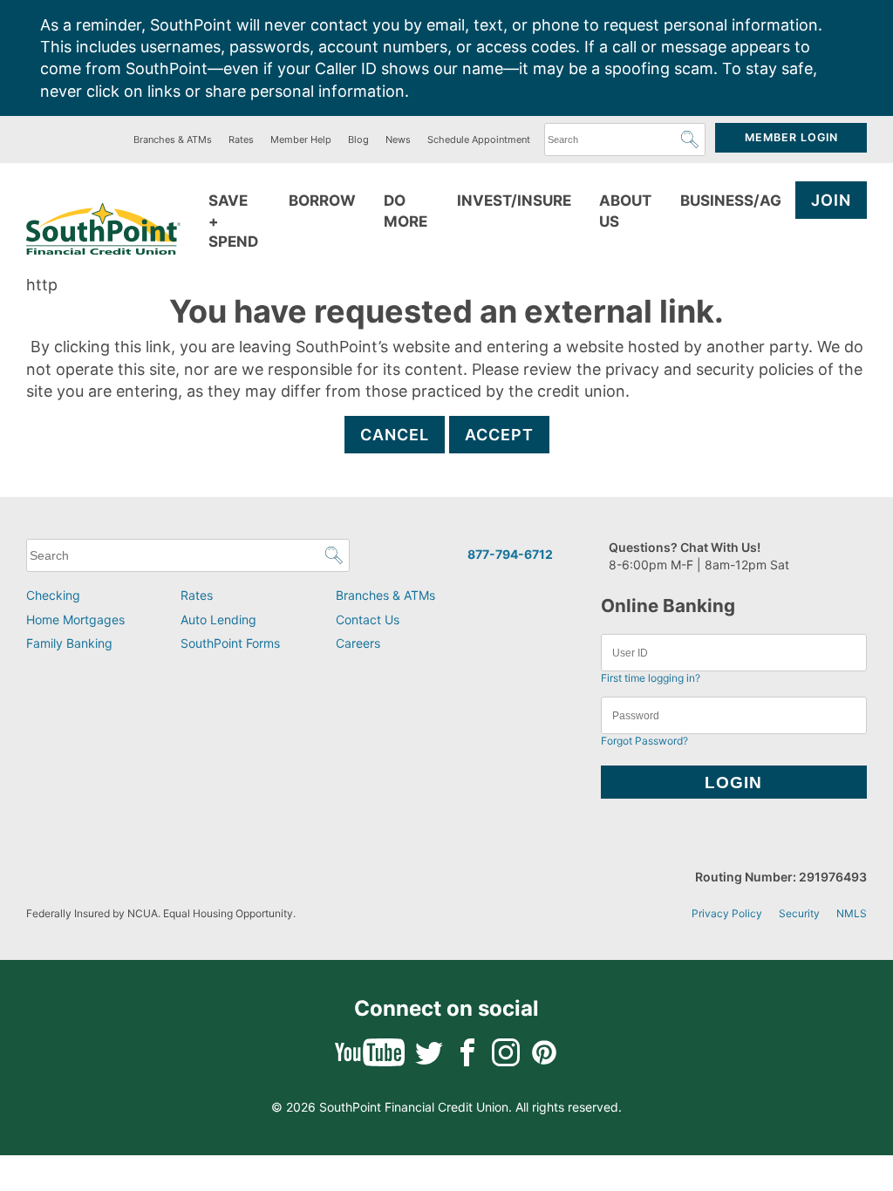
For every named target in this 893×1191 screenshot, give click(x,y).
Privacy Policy (727, 913)
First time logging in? (650, 677)
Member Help (300, 139)
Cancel (394, 434)
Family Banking (69, 643)
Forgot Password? (644, 740)
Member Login (791, 137)
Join (831, 200)
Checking (53, 595)
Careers (358, 643)
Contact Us (367, 619)
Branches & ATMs (172, 139)
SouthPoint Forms (230, 643)
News (398, 139)
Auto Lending (218, 619)
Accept (499, 434)
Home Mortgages (75, 619)
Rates (241, 139)
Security (799, 913)
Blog (358, 139)
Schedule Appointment (478, 139)
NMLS (851, 913)
